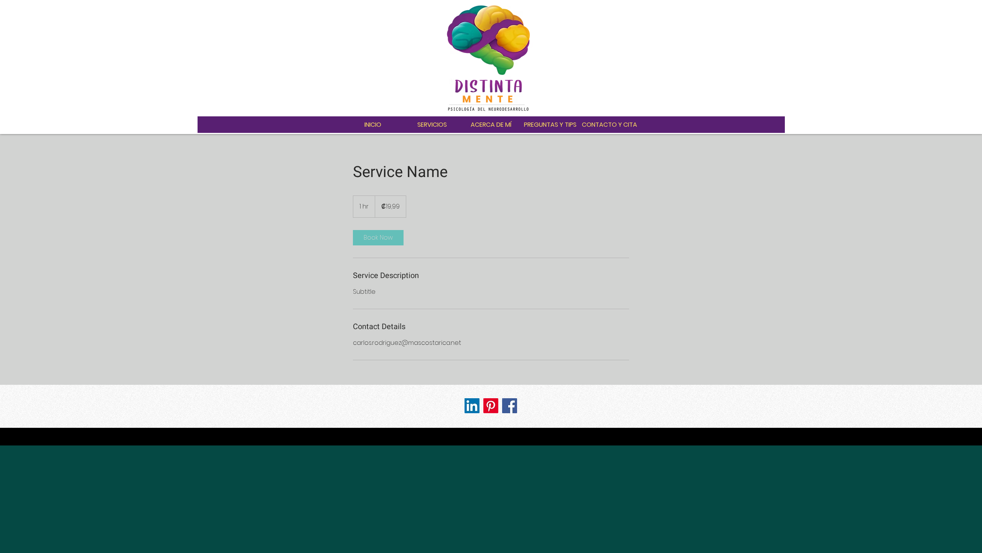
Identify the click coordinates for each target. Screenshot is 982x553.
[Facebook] (509, 405)
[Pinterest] (490, 405)
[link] (378, 237)
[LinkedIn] (472, 405)
